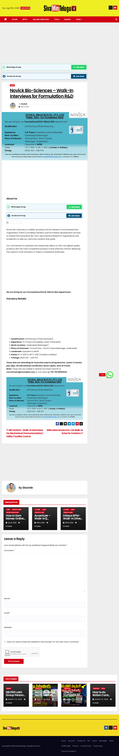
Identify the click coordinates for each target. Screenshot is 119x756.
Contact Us (81, 741)
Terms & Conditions (68, 751)
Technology (97, 746)
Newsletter (103, 741)
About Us (71, 741)
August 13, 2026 (44, 699)
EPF (89, 741)
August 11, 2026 (72, 699)
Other (111, 741)
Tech (56, 19)
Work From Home (12, 512)
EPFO (25, 19)
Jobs (12, 85)
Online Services (41, 19)
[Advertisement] (45, 46)
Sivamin (24, 104)
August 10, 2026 (102, 699)
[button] (116, 19)
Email (7, 613)
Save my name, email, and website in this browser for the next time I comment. (43, 641)
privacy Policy (86, 746)
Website (8, 627)
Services (38, 688)
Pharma (76, 746)
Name (7, 598)
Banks (67, 19)
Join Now (80, 67)
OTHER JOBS (65, 746)
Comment (9, 550)
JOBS (79, 19)
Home (14, 19)
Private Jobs (16, 509)
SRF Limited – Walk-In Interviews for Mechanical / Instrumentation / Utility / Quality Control (24, 433)
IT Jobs (37, 509)
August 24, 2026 (15, 699)
